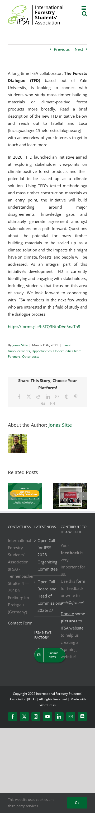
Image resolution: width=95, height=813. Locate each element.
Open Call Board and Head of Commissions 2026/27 (47, 596)
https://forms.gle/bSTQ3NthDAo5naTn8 (44, 326)
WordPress (48, 705)
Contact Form (20, 623)
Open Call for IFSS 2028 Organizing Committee (47, 555)
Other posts (30, 356)
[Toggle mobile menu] (84, 8)
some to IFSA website (73, 621)
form (80, 581)
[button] (12, 496)
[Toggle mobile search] (84, 13)
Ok (77, 802)
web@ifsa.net (72, 602)
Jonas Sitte (20, 345)
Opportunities (42, 351)
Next (79, 49)
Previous (62, 49)
